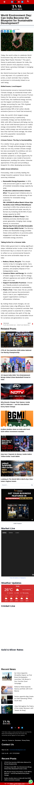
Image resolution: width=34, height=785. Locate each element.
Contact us (11, 740)
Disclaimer (18, 740)
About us (4, 740)
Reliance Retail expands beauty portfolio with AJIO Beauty (23, 689)
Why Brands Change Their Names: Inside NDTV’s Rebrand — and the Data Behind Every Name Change (15, 404)
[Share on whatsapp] (11, 31)
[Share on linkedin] (8, 31)
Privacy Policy (26, 740)
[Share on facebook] (2, 31)
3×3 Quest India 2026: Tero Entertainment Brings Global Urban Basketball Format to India (15, 377)
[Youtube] (19, 2)
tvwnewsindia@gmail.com (18, 750)
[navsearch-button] (27, 1)
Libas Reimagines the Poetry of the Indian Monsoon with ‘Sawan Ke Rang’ (24, 708)
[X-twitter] (15, 2)
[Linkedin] (22, 2)
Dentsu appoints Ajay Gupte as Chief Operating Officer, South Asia (23, 698)
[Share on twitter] (5, 31)
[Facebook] (12, 2)
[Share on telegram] (14, 31)
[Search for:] (17, 485)
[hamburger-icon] (4, 2)
